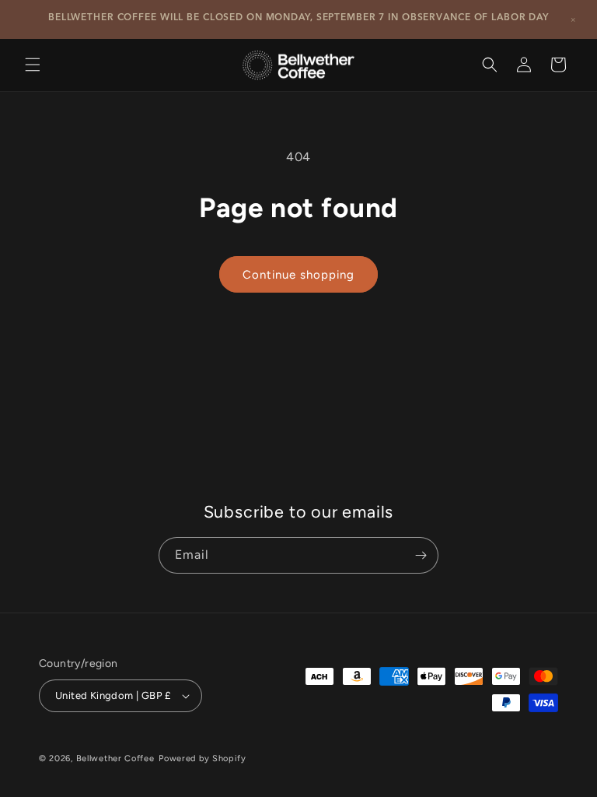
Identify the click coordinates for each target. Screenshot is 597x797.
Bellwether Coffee (115, 758)
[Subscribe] (420, 555)
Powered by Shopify (202, 758)
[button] (33, 64)
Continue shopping (298, 275)
